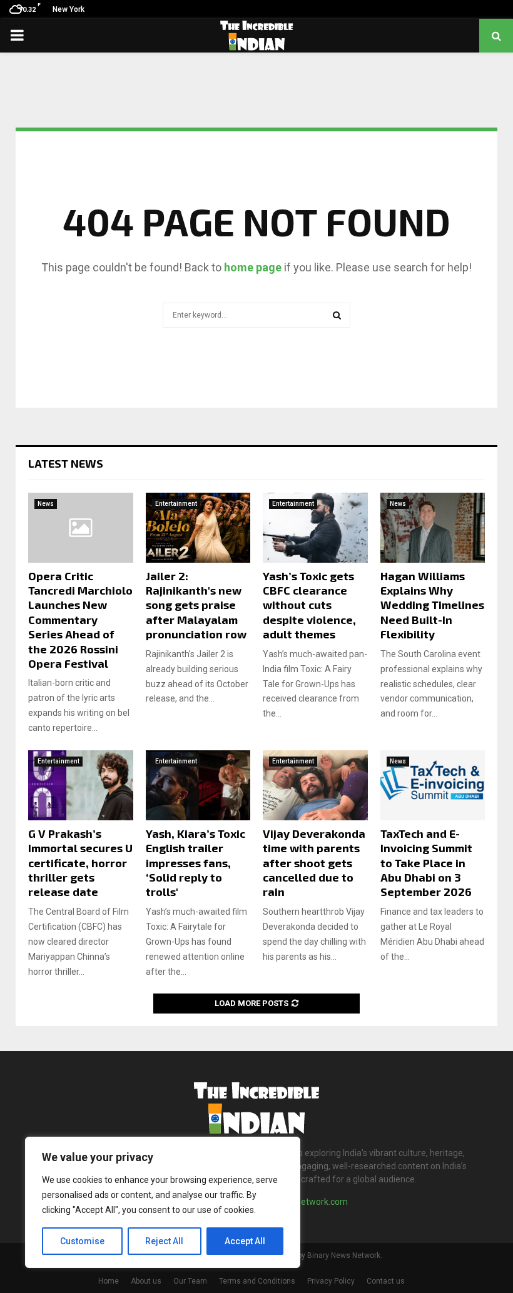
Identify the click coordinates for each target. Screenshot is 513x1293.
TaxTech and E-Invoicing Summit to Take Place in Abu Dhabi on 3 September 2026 (426, 863)
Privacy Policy (331, 1281)
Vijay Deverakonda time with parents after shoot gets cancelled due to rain (314, 863)
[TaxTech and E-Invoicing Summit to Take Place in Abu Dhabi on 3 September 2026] (432, 785)
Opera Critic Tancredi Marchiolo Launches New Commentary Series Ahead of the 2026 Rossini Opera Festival (80, 619)
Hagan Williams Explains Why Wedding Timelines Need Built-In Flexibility (432, 605)
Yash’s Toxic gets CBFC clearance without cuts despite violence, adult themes (309, 605)
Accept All (245, 1241)
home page (253, 267)
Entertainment (176, 503)
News (46, 503)
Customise (82, 1241)
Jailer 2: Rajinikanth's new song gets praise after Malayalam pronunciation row (196, 605)
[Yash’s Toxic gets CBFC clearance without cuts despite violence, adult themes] (315, 528)
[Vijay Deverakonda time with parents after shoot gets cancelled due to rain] (315, 785)
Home (108, 1281)
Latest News (65, 463)
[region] (162, 1202)
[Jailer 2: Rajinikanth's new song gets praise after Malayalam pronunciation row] (198, 528)
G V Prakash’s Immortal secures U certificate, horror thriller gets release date (80, 863)
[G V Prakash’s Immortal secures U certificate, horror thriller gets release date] (80, 785)
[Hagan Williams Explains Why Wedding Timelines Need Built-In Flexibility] (432, 528)
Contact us (386, 1281)
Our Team (190, 1281)
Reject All (164, 1241)
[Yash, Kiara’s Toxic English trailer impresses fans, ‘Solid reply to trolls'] (198, 785)
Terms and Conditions (257, 1281)
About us (146, 1281)
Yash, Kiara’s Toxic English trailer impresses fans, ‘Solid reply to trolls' (195, 863)
